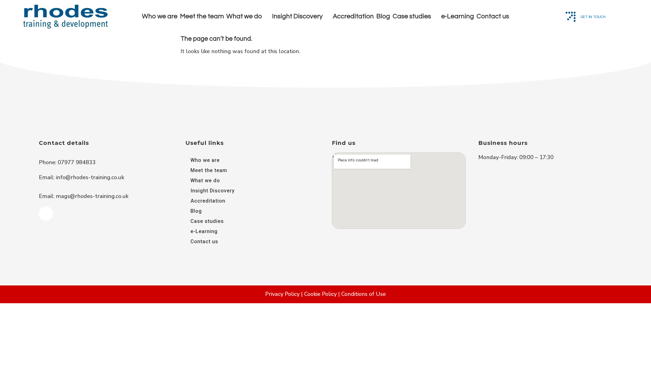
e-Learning (457, 16)
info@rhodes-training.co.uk (90, 177)
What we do (244, 16)
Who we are (159, 16)
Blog (383, 16)
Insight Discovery (297, 16)
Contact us (493, 16)
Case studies (412, 16)
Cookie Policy (320, 294)
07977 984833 (76, 162)
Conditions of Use (363, 294)
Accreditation (353, 16)
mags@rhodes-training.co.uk (92, 196)
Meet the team (202, 16)
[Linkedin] (46, 213)
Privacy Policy (282, 294)
